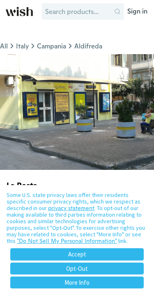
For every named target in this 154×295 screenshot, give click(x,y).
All (4, 46)
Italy (22, 46)
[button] (117, 11)
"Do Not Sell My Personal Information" (67, 241)
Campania (51, 46)
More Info (77, 282)
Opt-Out (77, 268)
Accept (77, 254)
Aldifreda (88, 46)
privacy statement (71, 208)
